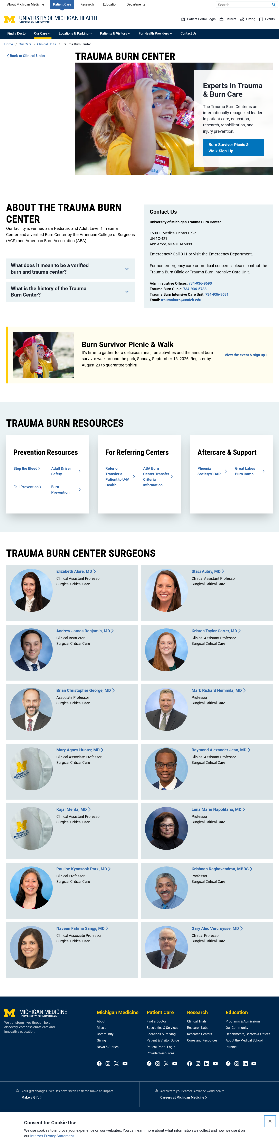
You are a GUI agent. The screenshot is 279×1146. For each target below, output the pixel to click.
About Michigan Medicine (25, 4)
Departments (136, 4)
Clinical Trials (196, 1021)
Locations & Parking (161, 1034)
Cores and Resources (202, 1040)
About (101, 1021)
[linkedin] (206, 1064)
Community (105, 1034)
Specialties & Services (162, 1028)
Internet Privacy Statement (52, 1136)
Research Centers (199, 1034)
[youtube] (125, 1064)
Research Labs (197, 1028)
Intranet (231, 1047)
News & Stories (107, 1047)
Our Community (237, 1028)
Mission (102, 1028)
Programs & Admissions (243, 1021)
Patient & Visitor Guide (163, 1040)
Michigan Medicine (117, 1012)
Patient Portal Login (161, 1047)
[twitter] (116, 1064)
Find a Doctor (17, 33)
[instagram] (107, 1064)
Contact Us (188, 33)
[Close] (270, 1121)
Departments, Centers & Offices (248, 1034)
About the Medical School (244, 1040)
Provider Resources (160, 1053)
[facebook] (99, 1064)
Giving (101, 1040)
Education (110, 4)
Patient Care (62, 4)
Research (87, 4)
